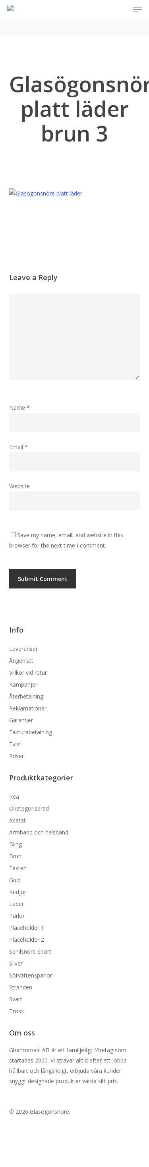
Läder (16, 904)
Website (19, 486)
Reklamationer (27, 708)
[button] (137, 10)
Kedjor (17, 892)
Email (18, 447)
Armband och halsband (38, 832)
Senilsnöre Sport (30, 951)
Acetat (17, 820)
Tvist (15, 744)
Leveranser (23, 648)
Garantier (21, 720)
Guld (15, 880)
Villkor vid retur (28, 672)
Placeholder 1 (26, 927)
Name (19, 407)
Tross (16, 1011)
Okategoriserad (29, 808)
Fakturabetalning (30, 732)
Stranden (20, 987)
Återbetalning (26, 696)
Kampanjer (23, 684)
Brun (15, 856)
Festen (18, 868)
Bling (15, 844)
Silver (16, 963)
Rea (14, 796)
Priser (16, 756)
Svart (15, 999)
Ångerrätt (21, 660)
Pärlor (17, 915)
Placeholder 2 (26, 939)
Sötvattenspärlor (30, 975)
